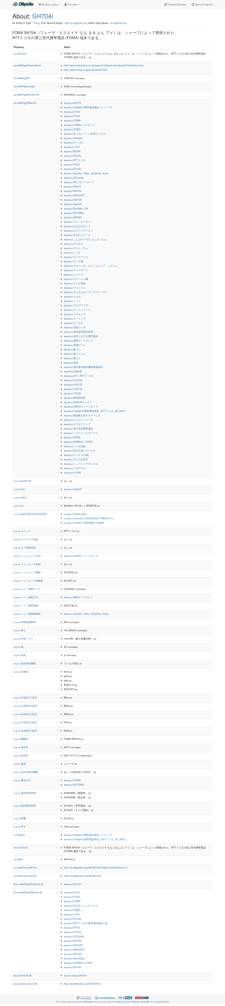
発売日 (21, 755)
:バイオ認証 (75, 446)
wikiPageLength (24, 86)
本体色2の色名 (25, 705)
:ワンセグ (73, 323)
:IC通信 (72, 129)
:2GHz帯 (73, 371)
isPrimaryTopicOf (25, 875)
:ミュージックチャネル (81, 463)
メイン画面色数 (26, 605)
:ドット (72, 301)
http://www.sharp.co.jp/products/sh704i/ (85, 69)
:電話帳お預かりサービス (82, 415)
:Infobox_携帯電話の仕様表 (84, 522)
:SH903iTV (74, 195)
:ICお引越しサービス (79, 450)
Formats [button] (72, 4)
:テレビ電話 (75, 283)
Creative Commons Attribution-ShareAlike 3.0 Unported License (142, 1001)
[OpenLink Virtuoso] (83, 997)
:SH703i (72, 191)
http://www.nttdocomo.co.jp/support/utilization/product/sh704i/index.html (103, 65)
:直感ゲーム (75, 345)
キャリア (22, 531)
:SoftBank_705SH (78, 441)
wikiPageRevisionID (26, 94)
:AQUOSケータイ (78, 402)
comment (21, 847)
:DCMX (72, 437)
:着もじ (72, 358)
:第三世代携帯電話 (78, 428)
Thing (36, 23)
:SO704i (73, 199)
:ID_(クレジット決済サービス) (85, 133)
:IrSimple (73, 138)
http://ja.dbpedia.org (76, 23)
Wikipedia (88, 1001)
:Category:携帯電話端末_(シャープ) (88, 107)
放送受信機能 (25, 663)
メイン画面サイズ (27, 589)
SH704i (42, 15)
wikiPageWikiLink (25, 103)
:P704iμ (72, 169)
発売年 (21, 747)
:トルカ (72, 296)
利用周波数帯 (25, 622)
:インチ (72, 252)
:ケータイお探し (77, 455)
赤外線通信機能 (26, 772)
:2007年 (72, 103)
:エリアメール (76, 257)
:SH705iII (73, 945)
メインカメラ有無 (27, 564)
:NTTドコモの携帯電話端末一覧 (86, 923)
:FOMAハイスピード (79, 125)
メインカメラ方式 (27, 555)
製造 (20, 763)
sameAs (22, 975)
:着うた (72, 349)
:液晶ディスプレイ (78, 340)
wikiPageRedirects (28, 884)
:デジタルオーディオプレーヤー (86, 292)
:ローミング (75, 318)
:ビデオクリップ (77, 424)
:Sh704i (72, 884)
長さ (20, 826)
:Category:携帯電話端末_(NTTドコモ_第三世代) (95, 411)
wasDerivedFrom (25, 867)
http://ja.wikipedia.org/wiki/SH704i (82, 875)
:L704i (71, 147)
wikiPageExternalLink (27, 65)
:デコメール (75, 287)
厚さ (20, 630)
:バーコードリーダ (78, 419)
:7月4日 (72, 393)
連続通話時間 (25, 805)
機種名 (21, 739)
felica (20, 497)
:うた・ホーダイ (77, 221)
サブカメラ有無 (26, 539)
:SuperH (73, 204)
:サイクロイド (76, 270)
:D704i (72, 111)
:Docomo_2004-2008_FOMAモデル (88, 518)
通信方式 (22, 780)
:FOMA (72, 120)
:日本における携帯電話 (81, 336)
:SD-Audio (74, 177)
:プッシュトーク (77, 309)
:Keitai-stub (75, 514)
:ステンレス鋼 (76, 279)
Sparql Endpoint (203, 4)
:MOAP (72, 151)
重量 (20, 818)
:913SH (72, 472)
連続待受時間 (25, 793)
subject (19, 834)
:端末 (71, 362)
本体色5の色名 (25, 730)
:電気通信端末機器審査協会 (83, 367)
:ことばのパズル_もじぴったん (85, 239)
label (18, 859)
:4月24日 (73, 380)
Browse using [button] (49, 4)
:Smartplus (74, 958)
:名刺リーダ (75, 327)
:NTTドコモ (75, 160)
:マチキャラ (75, 314)
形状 (20, 655)
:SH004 (72, 186)
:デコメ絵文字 (76, 459)
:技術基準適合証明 (78, 331)
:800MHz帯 (74, 397)
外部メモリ (23, 638)
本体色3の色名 (25, 714)
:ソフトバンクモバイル (81, 433)
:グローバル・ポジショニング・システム (91, 265)
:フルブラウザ (76, 305)
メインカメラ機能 (27, 572)
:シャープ (73, 274)
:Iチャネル (74, 142)
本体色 (21, 671)
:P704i (72, 164)
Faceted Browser (177, 4)
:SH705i (72, 940)
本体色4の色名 (25, 722)
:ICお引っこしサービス (81, 905)
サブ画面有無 (25, 547)
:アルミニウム (76, 248)
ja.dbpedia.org (119, 23)
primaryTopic (25, 983)
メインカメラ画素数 (28, 580)
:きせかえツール (77, 235)
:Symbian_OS (76, 208)
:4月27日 (73, 384)
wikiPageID (22, 78)
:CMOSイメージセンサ (81, 406)
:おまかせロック (77, 226)
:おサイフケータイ (78, 230)
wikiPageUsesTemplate (30, 514)
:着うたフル (75, 353)
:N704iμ (73, 155)
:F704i (72, 116)
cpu (19, 489)
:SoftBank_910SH (78, 962)
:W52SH (73, 217)
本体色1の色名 (25, 697)
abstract (20, 53)
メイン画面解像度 (27, 613)
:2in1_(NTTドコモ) (79, 375)
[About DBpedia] (23, 4)
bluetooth (22, 480)
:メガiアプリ (75, 468)
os (19, 505)
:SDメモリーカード (79, 182)
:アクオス (73, 243)
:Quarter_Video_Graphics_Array (86, 173)
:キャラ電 (73, 261)
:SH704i (75, 975)
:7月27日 (73, 389)
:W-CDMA (74, 213)
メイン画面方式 (26, 597)
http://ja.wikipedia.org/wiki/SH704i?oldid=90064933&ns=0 (95, 867)
